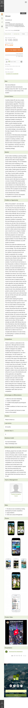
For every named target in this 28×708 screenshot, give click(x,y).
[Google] (21, 686)
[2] (16, 655)
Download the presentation (16, 651)
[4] (19, 655)
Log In (16, 695)
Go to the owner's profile (14, 49)
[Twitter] (18, 686)
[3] (18, 655)
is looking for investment (12, 73)
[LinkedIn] (11, 686)
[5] (21, 655)
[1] (14, 655)
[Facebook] (14, 686)
